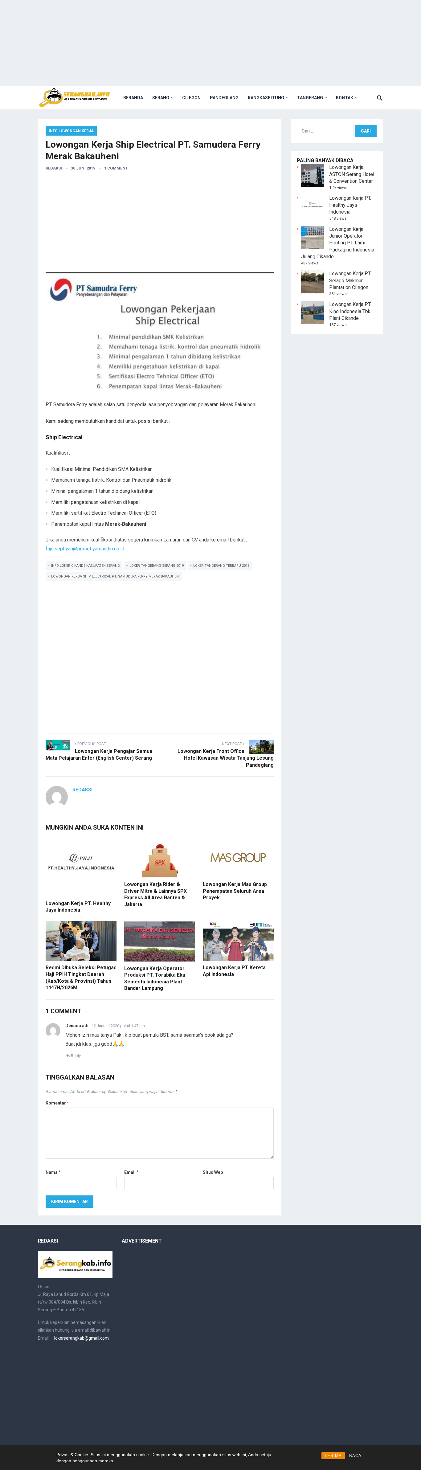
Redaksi (54, 168)
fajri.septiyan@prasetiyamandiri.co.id (85, 549)
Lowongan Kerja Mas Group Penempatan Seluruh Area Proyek (235, 890)
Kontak (344, 97)
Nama (53, 1172)
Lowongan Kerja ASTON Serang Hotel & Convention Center (351, 174)
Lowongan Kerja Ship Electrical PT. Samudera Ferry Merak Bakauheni (115, 576)
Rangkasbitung (266, 97)
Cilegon (191, 97)
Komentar (57, 1102)
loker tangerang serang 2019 (156, 566)
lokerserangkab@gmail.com (81, 1338)
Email (131, 1172)
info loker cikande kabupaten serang (85, 566)
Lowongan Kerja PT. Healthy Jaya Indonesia (350, 205)
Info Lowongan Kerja (71, 131)
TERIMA (333, 1455)
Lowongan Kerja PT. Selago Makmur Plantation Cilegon (350, 280)
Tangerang (310, 97)
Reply (76, 1055)
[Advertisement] (210, 43)
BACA (355, 1455)
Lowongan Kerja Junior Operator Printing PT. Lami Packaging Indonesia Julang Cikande (337, 243)
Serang (160, 97)
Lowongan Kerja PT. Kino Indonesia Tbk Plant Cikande (350, 311)
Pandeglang (224, 97)
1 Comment (116, 168)
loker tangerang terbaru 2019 (221, 566)
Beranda (133, 97)
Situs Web (213, 1172)
